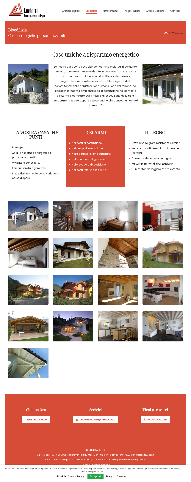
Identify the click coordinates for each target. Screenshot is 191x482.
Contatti (175, 11)
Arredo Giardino (155, 11)
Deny (109, 476)
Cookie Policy (88, 464)
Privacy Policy (103, 464)
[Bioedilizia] (28, 215)
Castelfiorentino (156, 419)
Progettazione (132, 11)
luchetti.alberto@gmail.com (96, 419)
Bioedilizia (91, 11)
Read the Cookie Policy (70, 476)
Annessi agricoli (71, 11)
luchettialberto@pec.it (142, 454)
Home (165, 32)
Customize (123, 476)
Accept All (95, 476)
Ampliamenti (110, 11)
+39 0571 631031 (36, 419)
